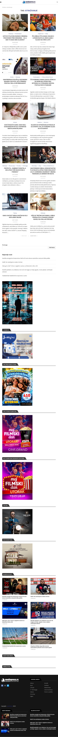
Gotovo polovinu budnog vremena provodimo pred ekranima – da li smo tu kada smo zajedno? (15, 38)
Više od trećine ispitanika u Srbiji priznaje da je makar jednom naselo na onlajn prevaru (43, 217)
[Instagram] (5, 685)
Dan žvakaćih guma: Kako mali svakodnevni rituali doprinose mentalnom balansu (15, 126)
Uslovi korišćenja (48, 689)
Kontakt (46, 683)
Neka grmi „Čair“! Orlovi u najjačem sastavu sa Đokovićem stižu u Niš (20, 266)
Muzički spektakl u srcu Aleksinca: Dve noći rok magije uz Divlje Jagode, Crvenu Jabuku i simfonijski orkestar (42, 622)
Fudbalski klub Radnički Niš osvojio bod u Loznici (14, 275)
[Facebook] (2, 685)
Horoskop (32, 694)
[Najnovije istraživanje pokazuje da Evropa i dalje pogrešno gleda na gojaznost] (43, 111)
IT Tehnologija (33, 689)
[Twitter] (8, 685)
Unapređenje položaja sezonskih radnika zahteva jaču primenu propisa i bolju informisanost (15, 81)
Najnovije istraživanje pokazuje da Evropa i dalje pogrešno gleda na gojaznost (43, 126)
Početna (4, 7)
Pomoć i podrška (48, 691)
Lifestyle (32, 687)
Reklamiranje (47, 687)
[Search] (57, 2)
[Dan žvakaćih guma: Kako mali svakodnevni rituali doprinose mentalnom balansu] (15, 111)
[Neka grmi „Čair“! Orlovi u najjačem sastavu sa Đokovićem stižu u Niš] (14, 610)
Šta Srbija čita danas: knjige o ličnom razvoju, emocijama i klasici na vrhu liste (43, 38)
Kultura (32, 683)
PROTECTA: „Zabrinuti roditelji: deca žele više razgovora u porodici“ (15, 170)
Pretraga (4, 245)
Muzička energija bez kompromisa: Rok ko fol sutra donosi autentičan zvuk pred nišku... (18, 716)
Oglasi (31, 696)
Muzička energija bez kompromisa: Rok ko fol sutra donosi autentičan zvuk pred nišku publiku (26, 258)
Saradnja (46, 685)
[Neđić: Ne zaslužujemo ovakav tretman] (43, 586)
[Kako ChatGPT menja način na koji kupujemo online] (15, 201)
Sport (31, 685)
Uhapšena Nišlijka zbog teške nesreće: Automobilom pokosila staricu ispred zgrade (41, 646)
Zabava (32, 691)
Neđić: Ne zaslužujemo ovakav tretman (12, 262)
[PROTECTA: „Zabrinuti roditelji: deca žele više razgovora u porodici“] (15, 154)
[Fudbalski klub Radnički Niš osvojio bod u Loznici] (14, 635)
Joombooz (10, 706)
